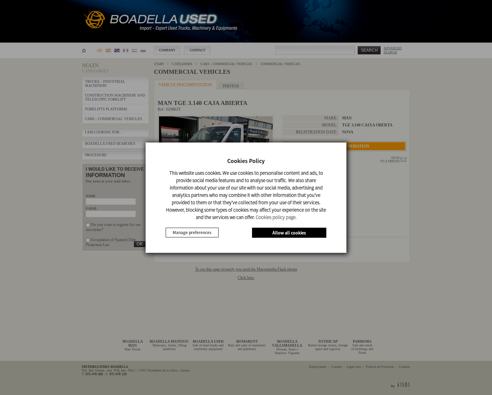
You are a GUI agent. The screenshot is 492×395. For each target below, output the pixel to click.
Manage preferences (192, 232)
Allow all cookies (289, 233)
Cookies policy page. (276, 217)
